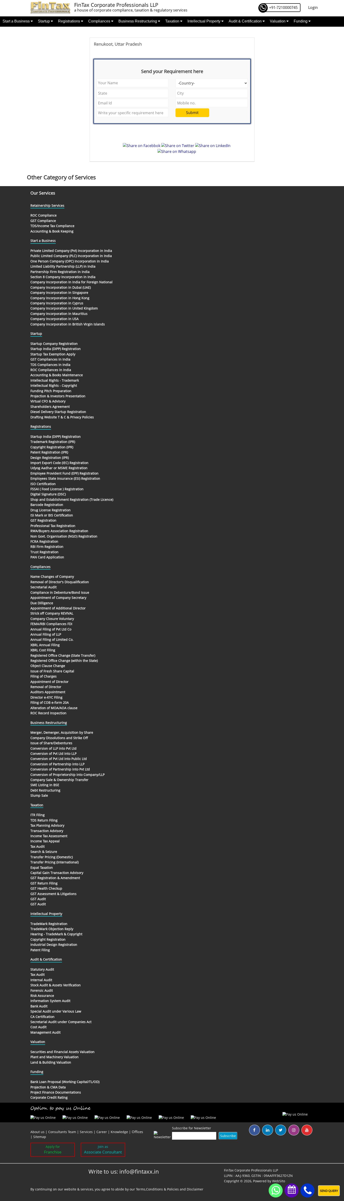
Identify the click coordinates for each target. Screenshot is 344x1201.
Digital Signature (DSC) (48, 494)
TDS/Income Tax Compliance (52, 226)
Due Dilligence (41, 603)
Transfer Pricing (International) (54, 862)
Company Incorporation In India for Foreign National (71, 282)
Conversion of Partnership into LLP (57, 764)
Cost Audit (38, 1027)
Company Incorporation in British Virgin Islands (67, 324)
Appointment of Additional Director (58, 608)
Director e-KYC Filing (46, 697)
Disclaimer (195, 1189)
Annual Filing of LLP (45, 634)
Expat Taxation (41, 867)
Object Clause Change (47, 665)
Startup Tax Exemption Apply (52, 354)
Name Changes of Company (52, 576)
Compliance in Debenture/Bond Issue (59, 592)
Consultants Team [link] (62, 1132)
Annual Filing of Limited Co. (51, 639)
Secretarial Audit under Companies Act (60, 1022)
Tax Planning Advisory (47, 825)
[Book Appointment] (292, 1189)
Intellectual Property (204, 21)
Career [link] (101, 1132)
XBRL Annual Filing (45, 645)
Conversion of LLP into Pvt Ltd (53, 748)
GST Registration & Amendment (55, 878)
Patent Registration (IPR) (49, 452)
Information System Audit (50, 1000)
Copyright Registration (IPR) (51, 447)
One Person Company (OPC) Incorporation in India (69, 261)
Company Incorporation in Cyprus (56, 303)
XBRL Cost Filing (42, 650)
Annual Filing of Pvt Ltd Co (50, 629)
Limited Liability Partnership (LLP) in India (62, 266)
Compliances (99, 21)
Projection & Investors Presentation (57, 396)
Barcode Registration (46, 504)
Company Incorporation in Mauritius (59, 313)
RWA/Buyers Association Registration (59, 531)
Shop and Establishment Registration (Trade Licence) (71, 499)
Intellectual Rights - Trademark (54, 380)
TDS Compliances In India (50, 364)
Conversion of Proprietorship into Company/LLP (67, 774)
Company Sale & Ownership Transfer (59, 779)
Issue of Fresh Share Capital (52, 671)
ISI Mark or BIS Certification (51, 515)
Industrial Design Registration (53, 944)
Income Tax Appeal (45, 841)
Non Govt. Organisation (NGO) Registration (63, 536)
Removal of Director (45, 687)
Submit (192, 112)
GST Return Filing (44, 883)
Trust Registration (44, 552)
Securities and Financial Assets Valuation (62, 1052)
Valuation (278, 21)
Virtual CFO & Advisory (48, 401)
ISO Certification (43, 484)
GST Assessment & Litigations (53, 894)
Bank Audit (39, 1006)
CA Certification (42, 1016)
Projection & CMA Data (48, 1087)
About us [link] (37, 1132)
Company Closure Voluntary (52, 618)
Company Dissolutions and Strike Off (59, 738)
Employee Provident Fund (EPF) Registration (64, 473)
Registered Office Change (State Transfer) (62, 655)
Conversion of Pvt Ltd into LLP (53, 753)
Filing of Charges (43, 676)
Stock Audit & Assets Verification (55, 985)
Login (313, 7)
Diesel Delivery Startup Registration (58, 411)
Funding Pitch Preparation (50, 391)
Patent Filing (40, 950)
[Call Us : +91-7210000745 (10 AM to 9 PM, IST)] (307, 1190)
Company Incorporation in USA (54, 319)
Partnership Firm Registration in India (60, 271)
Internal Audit (41, 980)
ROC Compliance (43, 215)
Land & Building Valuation (50, 1062)
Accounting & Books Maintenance (56, 375)
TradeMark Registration (48, 923)
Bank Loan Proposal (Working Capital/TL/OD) (64, 1081)
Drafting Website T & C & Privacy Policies (62, 417)
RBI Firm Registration (46, 546)
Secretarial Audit (43, 587)
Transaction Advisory (46, 831)
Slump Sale (39, 795)
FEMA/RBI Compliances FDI (51, 624)
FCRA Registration (44, 541)
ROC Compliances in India (50, 370)
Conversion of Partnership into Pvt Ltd (60, 769)
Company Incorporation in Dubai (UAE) (60, 287)
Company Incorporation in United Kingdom (64, 308)
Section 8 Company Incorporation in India (62, 277)
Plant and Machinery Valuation (54, 1057)
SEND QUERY (329, 1191)
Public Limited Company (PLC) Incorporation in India (71, 256)
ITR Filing (37, 815)
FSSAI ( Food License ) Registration (57, 489)
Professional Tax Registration (52, 525)
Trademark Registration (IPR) (52, 441)
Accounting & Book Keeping (51, 231)
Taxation (172, 21)
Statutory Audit (42, 969)
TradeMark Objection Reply (51, 929)
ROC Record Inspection (48, 713)
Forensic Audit (41, 990)
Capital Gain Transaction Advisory (56, 872)
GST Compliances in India (50, 359)
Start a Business (17, 21)
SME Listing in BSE (44, 785)
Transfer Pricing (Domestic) (51, 857)
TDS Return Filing (44, 820)
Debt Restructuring (45, 790)
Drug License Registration (50, 510)
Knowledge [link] (119, 1132)
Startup (44, 21)
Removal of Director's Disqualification (59, 582)
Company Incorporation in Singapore (59, 292)
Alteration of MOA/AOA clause (53, 708)
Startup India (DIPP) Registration (55, 348)
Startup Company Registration (54, 343)
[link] (137, 1132)
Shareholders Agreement (50, 406)
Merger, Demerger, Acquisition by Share (61, 732)
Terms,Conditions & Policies (157, 1189)
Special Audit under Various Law (55, 1011)
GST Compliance (43, 220)
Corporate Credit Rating (49, 1097)
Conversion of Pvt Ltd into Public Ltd (58, 758)
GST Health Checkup (46, 888)
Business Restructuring (138, 21)
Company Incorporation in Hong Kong (59, 298)
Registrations (69, 21)
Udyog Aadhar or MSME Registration (59, 468)
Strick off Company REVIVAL (51, 613)
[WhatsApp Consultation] (276, 1190)
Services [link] (86, 1132)
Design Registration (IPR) (49, 457)
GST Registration (43, 520)
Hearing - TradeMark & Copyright (56, 934)
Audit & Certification (246, 21)
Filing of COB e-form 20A (49, 702)
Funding (301, 21)
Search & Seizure (43, 851)
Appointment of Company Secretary (58, 597)
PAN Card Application (47, 557)
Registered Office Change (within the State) (64, 660)
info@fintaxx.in (139, 1171)
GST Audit (38, 899)
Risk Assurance (42, 995)
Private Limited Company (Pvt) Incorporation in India (71, 250)
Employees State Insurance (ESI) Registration (65, 478)
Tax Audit (37, 846)
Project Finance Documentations (55, 1092)
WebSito (278, 1181)
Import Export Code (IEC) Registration (59, 463)
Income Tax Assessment (48, 836)
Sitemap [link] (39, 1137)
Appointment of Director (49, 681)
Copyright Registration (48, 939)
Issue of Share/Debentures (51, 743)
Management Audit (45, 1032)
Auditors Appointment (47, 692)
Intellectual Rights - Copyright (53, 385)
